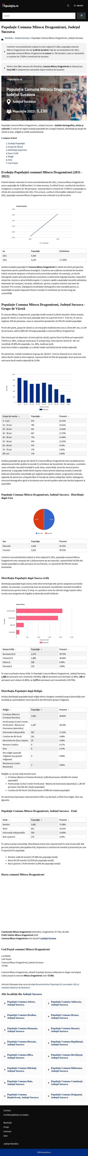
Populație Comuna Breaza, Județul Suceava (65, 1016)
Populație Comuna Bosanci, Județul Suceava (65, 1030)
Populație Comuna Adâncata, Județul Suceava (66, 1003)
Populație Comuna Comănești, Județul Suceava (67, 1083)
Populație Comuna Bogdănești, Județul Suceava (67, 1043)
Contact (7, 1110)
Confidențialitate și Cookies (16, 1114)
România (9, 38)
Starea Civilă (8, 649)
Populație (35, 416)
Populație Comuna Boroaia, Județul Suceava (21, 1043)
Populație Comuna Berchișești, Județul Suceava (67, 1056)
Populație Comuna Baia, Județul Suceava (20, 1083)
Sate (5, 1135)
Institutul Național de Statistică (15, 987)
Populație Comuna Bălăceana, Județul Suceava (66, 1069)
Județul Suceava (22, 38)
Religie (6, 709)
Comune (7, 1131)
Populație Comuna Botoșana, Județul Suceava (22, 1030)
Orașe (6, 1127)
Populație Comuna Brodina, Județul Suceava (22, 1016)
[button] (68, 5)
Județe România (10, 1143)
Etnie (5, 819)
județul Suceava (49, 938)
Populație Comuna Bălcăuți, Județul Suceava (22, 1069)
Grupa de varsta (10, 416)
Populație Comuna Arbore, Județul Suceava (21, 1003)
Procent (63, 416)
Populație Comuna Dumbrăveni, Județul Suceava (23, 1096)
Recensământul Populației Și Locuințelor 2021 (56, 984)
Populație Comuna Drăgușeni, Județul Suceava (66, 1096)
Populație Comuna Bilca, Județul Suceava (20, 1056)
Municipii (7, 1122)
